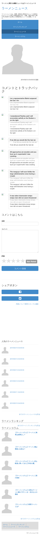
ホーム (20, 22)
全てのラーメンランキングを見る (29, 425)
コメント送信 (20, 268)
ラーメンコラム (20, 36)
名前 (3, 221)
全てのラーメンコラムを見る (30, 519)
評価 (3, 256)
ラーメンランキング (20, 27)
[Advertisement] (20, 320)
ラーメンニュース (15, 8)
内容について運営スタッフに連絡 (27, 304)
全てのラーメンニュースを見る (29, 414)
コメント (5, 229)
